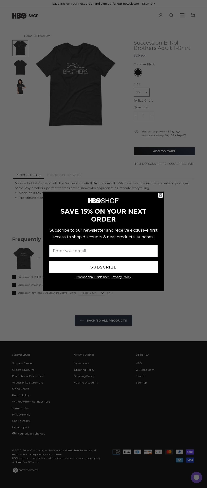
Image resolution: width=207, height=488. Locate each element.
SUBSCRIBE (103, 267)
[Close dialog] (160, 195)
